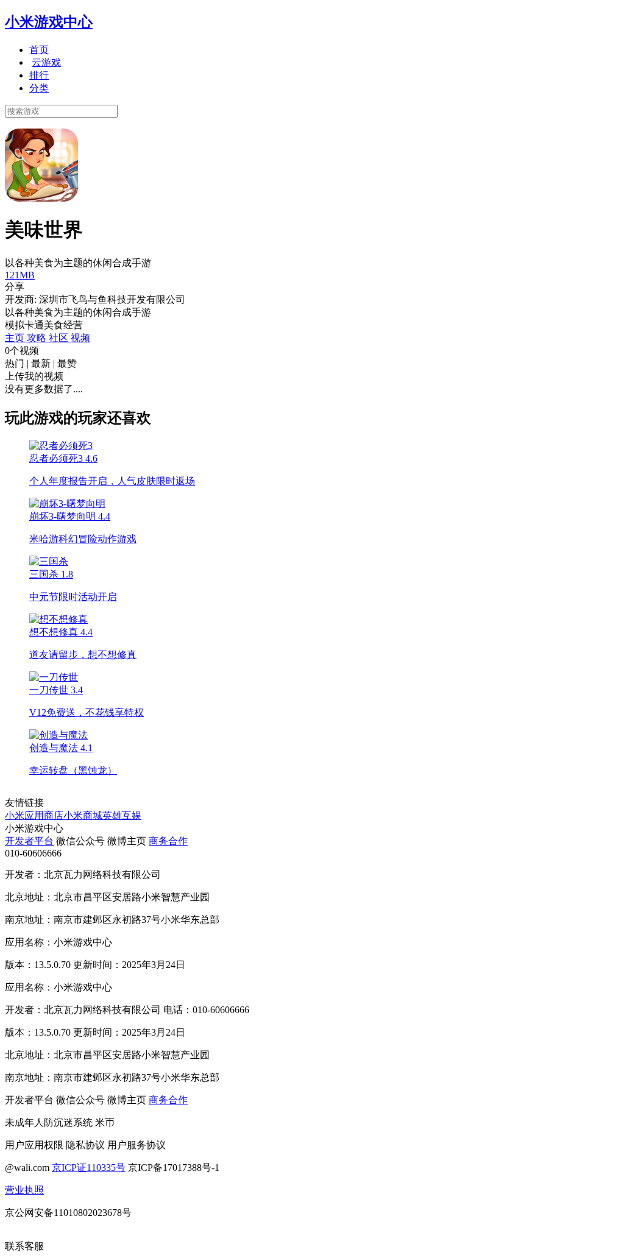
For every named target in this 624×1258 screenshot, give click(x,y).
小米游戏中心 (49, 22)
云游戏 (46, 62)
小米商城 (82, 815)
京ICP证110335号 (89, 1167)
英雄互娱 (121, 815)
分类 (39, 88)
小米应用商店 (34, 815)
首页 (39, 49)
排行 (39, 75)
